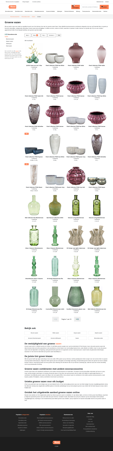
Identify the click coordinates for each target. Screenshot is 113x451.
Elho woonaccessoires (45, 425)
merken (48, 414)
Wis (59, 35)
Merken (105, 11)
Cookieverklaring (90, 431)
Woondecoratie (9, 11)
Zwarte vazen (98, 333)
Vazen (77, 338)
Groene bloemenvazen (34, 338)
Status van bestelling (68, 423)
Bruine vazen (34, 333)
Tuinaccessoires (86, 11)
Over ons (90, 421)
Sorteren (51, 35)
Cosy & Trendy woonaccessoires (45, 430)
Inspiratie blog (90, 416)
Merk (27, 35)
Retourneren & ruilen (68, 418)
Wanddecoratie (19, 11)
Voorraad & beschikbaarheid (68, 430)
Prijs (43, 35)
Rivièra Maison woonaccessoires (45, 427)
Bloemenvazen (10, 39)
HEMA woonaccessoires (45, 423)
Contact (107, 1)
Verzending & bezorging (68, 420)
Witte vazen (56, 333)
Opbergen (59, 11)
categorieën (25, 414)
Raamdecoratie (28, 11)
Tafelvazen (9, 43)
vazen (17, 51)
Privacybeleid (86, 429)
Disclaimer (94, 429)
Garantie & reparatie (68, 425)
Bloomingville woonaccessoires (45, 418)
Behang (78, 11)
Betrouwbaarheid (90, 426)
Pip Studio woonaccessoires (45, 420)
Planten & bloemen (69, 11)
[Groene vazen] (77, 319)
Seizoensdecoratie (96, 11)
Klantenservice (100, 1)
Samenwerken (90, 424)
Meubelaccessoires (39, 11)
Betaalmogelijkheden (68, 427)
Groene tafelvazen (56, 338)
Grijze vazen (77, 333)
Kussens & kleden (50, 11)
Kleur (35, 35)
